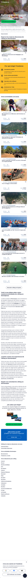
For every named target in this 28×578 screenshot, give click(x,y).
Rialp (2, 475)
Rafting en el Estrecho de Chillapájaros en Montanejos (12, 55)
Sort (2, 466)
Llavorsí (3, 461)
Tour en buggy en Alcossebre (9, 183)
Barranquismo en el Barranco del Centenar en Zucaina (13, 114)
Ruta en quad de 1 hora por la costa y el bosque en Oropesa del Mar (14, 161)
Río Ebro (3, 486)
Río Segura (3, 468)
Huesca (3, 470)
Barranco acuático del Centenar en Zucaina (13, 276)
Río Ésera (3, 479)
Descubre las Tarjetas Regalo (14, 424)
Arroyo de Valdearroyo (6, 488)
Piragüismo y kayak (5, 455)
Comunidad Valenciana (6, 448)
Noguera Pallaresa (5, 472)
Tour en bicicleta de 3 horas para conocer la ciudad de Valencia (13, 254)
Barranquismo (4, 453)
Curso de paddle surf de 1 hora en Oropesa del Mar (14, 230)
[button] (25, 576)
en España (3, 492)
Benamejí (3, 474)
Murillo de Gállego (5, 464)
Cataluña (3, 495)
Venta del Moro (4, 446)
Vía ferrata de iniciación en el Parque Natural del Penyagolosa (13, 207)
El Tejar (2, 490)
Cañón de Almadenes (6, 481)
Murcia (2, 463)
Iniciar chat (14, 437)
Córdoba (3, 485)
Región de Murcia (5, 494)
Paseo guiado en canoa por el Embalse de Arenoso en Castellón (12, 137)
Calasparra (3, 483)
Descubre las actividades (8, 21)
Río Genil (3, 477)
